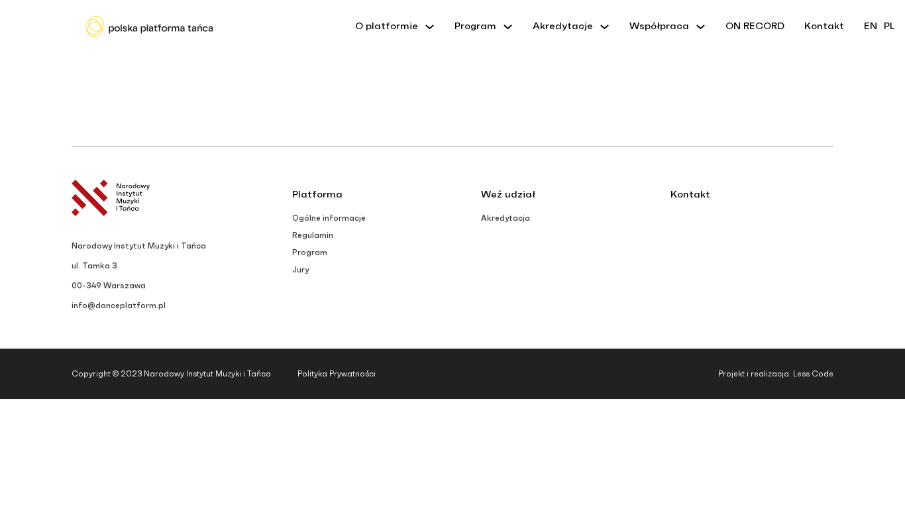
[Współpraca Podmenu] (701, 27)
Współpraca (659, 26)
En (870, 26)
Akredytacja (505, 218)
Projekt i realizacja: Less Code (775, 374)
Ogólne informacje (329, 218)
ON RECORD (754, 26)
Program (475, 26)
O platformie (386, 26)
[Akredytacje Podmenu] (605, 27)
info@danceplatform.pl (119, 306)
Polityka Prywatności (336, 374)
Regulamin (312, 235)
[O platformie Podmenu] (430, 27)
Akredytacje (563, 26)
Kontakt (824, 26)
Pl (889, 26)
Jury (300, 270)
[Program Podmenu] (508, 27)
